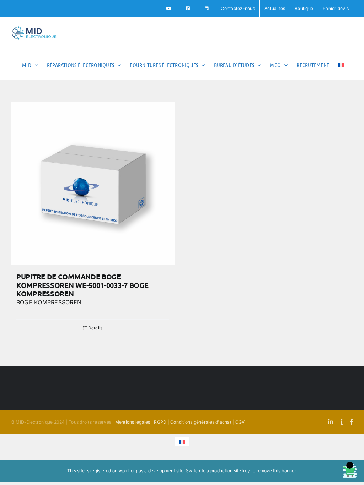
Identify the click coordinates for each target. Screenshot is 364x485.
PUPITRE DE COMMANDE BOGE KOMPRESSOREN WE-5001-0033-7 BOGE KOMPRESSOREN (82, 285)
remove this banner (276, 470)
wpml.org (127, 470)
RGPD (160, 422)
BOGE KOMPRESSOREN (48, 302)
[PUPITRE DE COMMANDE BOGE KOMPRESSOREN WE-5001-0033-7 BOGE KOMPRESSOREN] (93, 183)
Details (95, 328)
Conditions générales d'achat (200, 422)
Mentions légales (132, 422)
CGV (240, 422)
